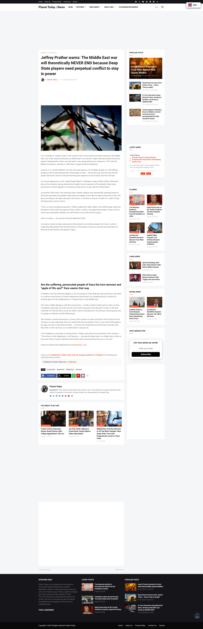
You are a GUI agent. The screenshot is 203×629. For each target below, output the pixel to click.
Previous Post (45, 570)
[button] (157, 7)
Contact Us (67, 2)
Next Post (119, 570)
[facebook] (136, 2)
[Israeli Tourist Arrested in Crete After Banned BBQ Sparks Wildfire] (130, 587)
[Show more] (88, 376)
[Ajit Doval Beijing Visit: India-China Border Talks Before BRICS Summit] (135, 265)
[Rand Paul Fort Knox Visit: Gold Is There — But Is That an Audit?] (135, 85)
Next (148, 173)
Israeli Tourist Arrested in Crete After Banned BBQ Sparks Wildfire (150, 585)
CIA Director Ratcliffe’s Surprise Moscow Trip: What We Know (136, 238)
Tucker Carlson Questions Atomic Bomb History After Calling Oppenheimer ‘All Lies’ (52, 431)
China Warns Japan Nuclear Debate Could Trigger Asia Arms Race (151, 277)
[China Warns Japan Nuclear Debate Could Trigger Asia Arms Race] (135, 278)
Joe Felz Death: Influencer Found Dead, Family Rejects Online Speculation (80, 431)
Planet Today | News (52, 7)
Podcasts (79, 369)
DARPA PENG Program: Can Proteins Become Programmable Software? (153, 239)
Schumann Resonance (128, 7)
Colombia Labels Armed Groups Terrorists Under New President (106, 598)
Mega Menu (94, 7)
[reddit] (60, 396)
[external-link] (72, 396)
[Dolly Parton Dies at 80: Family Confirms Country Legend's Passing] (87, 610)
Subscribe (146, 354)
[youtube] (143, 2)
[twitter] (139, 2)
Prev (143, 173)
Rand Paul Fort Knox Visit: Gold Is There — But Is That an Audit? (152, 85)
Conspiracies (52, 53)
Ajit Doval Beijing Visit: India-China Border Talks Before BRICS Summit (151, 265)
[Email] (83, 376)
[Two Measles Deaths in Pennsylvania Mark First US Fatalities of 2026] (87, 587)
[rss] (157, 2)
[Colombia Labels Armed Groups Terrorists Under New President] (87, 599)
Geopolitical (60, 369)
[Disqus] (81, 534)
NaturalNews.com (79, 345)
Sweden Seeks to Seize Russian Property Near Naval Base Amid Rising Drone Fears (146, 159)
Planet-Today (70, 625)
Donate (75, 2)
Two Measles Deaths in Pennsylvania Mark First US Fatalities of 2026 (137, 211)
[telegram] (150, 2)
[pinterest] (146, 2)
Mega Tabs (108, 7)
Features (80, 7)
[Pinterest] (78, 376)
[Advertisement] (102, 30)
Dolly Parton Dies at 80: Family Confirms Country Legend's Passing (154, 210)
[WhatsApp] (74, 376)
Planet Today (56, 386)
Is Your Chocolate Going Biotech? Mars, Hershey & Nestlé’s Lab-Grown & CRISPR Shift (151, 98)
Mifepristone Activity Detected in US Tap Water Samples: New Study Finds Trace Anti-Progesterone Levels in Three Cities (109, 433)
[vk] (153, 2)
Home (40, 2)
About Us (47, 2)
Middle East (70, 369)
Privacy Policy (57, 2)
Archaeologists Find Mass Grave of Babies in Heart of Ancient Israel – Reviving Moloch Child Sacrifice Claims (152, 114)
